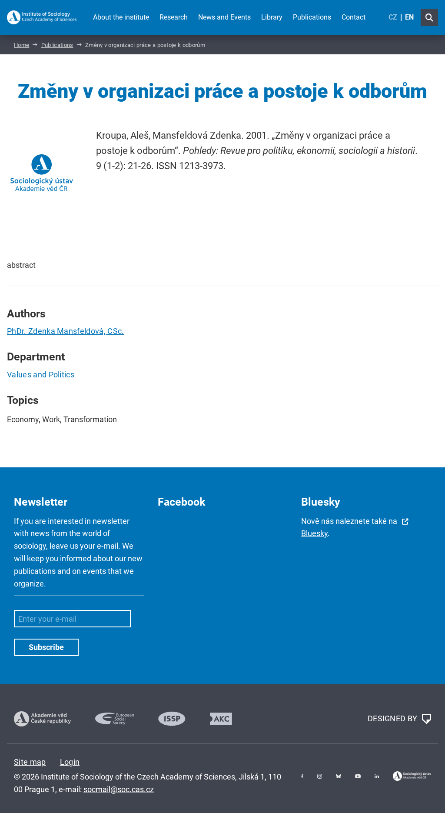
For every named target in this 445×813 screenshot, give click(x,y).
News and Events (224, 17)
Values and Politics (40, 374)
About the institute (121, 17)
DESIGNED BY (393, 718)
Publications (312, 17)
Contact (353, 17)
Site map (30, 761)
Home (21, 45)
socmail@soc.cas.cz (118, 789)
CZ (393, 17)
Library (271, 17)
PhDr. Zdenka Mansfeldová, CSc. (65, 331)
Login (70, 761)
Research (173, 17)
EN (409, 17)
